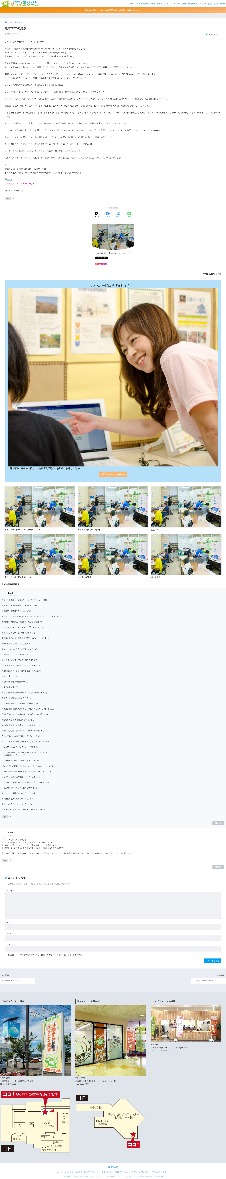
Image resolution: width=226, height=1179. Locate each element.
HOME (114, 1167)
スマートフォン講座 (178, 4)
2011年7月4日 (12, 596)
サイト (8, 944)
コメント (10, 890)
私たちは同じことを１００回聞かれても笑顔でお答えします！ (113, 10)
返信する (218, 823)
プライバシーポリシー (161, 1172)
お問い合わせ (219, 4)
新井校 (218, 274)
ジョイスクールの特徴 (146, 4)
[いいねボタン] (8, 198)
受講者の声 (192, 4)
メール (8, 933)
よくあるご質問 (206, 4)
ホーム (132, 4)
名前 (7, 922)
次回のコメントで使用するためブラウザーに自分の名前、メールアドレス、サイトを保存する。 (46, 955)
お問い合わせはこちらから (113, 474)
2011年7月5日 (12, 835)
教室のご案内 (162, 4)
